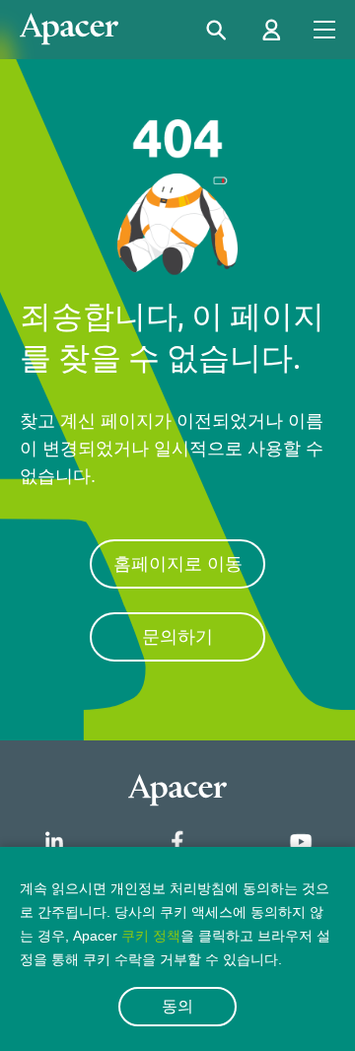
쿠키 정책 (150, 936)
